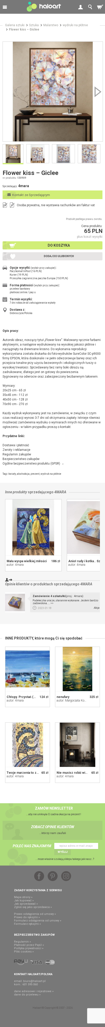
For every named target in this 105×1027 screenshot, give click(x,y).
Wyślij (63, 852)
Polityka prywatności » (28, 948)
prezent (35, 473)
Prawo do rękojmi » (27, 917)
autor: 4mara (15, 565)
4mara (60, 492)
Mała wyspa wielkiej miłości (27, 561)
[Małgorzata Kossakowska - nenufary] (77, 669)
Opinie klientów (17, 584)
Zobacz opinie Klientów (52, 827)
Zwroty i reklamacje (16, 450)
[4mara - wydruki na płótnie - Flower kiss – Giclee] (53, 91)
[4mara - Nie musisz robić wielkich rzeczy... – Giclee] (77, 745)
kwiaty (12, 473)
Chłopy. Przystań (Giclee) (25, 697)
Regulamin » (22, 941)
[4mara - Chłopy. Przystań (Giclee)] (27, 669)
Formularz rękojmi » (27, 924)
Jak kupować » (24, 900)
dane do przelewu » (27, 994)
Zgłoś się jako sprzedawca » (33, 907)
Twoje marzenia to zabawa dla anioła (33, 773)
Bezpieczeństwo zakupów (21, 459)
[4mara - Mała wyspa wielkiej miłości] (33, 527)
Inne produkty (16, 492)
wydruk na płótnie (51, 473)
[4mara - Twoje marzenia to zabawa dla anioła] (27, 745)
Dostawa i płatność (16, 445)
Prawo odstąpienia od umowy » (35, 914)
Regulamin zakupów (17, 454)
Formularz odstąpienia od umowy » (37, 920)
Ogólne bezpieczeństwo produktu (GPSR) (31, 463)
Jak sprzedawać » (26, 903)
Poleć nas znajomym (32, 846)
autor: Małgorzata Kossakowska (78, 700)
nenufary (63, 697)
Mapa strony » (23, 897)
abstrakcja (23, 473)
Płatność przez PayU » (29, 945)
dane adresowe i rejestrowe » (34, 991)
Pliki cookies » (24, 951)
